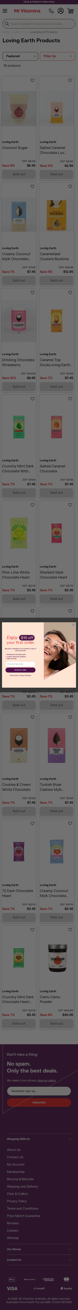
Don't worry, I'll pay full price (20, 675)
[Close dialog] (73, 625)
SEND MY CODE (20, 670)
